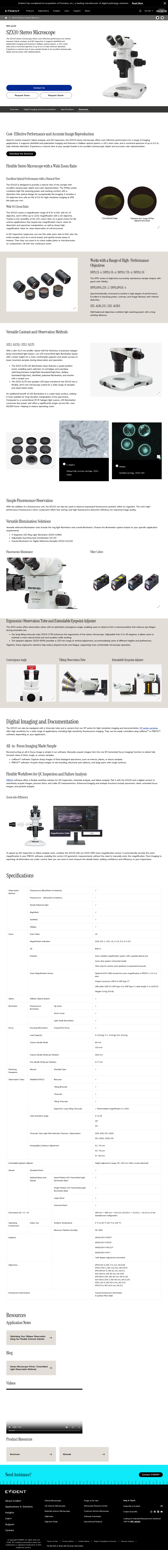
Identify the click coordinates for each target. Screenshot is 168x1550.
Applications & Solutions (19, 1506)
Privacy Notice (68, 1541)
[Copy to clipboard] (157, 17)
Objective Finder (51, 1521)
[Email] (161, 1506)
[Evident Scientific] (12, 11)
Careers (9, 1530)
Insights (56, 11)
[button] (123, 63)
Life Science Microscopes (55, 1506)
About (87, 11)
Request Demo (22, 95)
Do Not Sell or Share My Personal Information (65, 1546)
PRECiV (9, 780)
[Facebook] (155, 1512)
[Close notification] (165, 3)
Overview (14, 109)
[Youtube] (161, 1512)
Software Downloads (92, 1516)
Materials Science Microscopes (57, 1511)
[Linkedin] (158, 1512)
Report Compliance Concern (105, 1541)
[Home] (6, 17)
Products (30, 11)
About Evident (13, 1500)
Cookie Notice (83, 1541)
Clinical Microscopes (53, 1500)
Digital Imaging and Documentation (40, 109)
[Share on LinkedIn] (162, 17)
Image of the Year (91, 1500)
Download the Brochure (21, 153)
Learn (66, 11)
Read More (137, 3)
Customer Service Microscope (96, 1511)
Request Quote (56, 95)
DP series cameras (149, 728)
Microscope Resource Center (96, 1506)
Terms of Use (52, 1541)
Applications (43, 11)
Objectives (49, 1516)
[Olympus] (161, 11)
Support (77, 11)
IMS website (135, 1521)
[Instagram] (151, 1512)
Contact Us (39, 87)
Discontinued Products (93, 1521)
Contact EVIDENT (151, 1474)
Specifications (67, 109)
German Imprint (127, 1541)
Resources (83, 109)
